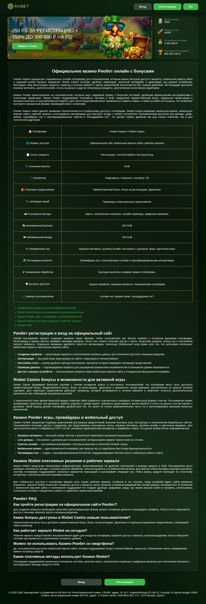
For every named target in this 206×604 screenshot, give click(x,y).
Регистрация (167, 6)
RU (191, 6)
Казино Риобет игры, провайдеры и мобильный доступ (50, 316)
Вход (142, 6)
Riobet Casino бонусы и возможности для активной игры (51, 312)
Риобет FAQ (25, 325)
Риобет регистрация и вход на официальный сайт (47, 308)
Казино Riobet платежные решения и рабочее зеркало (49, 321)
